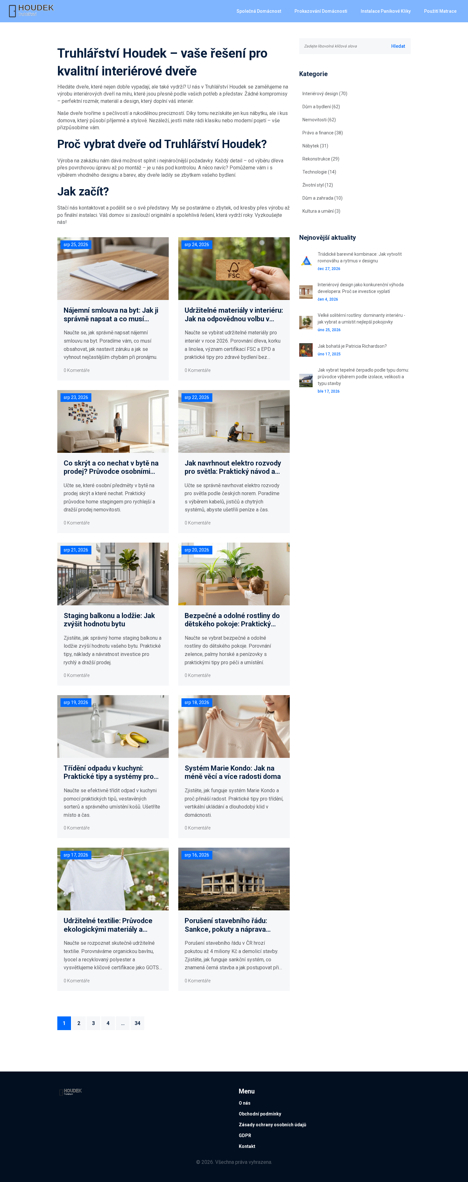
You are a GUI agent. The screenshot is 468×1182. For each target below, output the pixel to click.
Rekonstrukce (320, 158)
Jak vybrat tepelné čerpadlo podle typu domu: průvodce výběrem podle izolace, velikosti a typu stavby (363, 376)
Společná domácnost (259, 11)
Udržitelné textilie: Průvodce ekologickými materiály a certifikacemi (108, 925)
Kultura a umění (321, 211)
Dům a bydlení (321, 106)
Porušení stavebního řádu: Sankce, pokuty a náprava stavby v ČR (226, 925)
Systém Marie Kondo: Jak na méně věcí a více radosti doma (233, 772)
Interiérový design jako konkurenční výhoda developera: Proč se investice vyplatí (361, 288)
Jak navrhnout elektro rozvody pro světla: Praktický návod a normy (233, 467)
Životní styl (317, 185)
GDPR (245, 1135)
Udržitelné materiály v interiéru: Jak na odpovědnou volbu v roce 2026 (234, 314)
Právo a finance (322, 132)
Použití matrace (440, 11)
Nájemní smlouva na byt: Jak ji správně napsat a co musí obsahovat (111, 314)
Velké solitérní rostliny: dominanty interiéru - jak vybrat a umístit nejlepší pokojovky (361, 318)
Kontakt (247, 1146)
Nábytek (315, 145)
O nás (245, 1103)
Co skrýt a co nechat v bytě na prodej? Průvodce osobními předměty (111, 467)
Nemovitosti (319, 119)
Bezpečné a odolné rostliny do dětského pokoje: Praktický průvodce (232, 620)
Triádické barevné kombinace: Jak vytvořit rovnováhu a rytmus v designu (360, 257)
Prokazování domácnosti (320, 11)
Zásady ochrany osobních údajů (272, 1124)
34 (137, 1023)
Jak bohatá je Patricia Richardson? (352, 346)
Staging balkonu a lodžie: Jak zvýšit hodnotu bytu (109, 620)
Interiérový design (324, 93)
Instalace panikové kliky (386, 11)
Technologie (319, 171)
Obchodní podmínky (260, 1113)
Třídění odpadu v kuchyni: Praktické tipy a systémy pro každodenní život (109, 772)
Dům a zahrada (322, 198)
